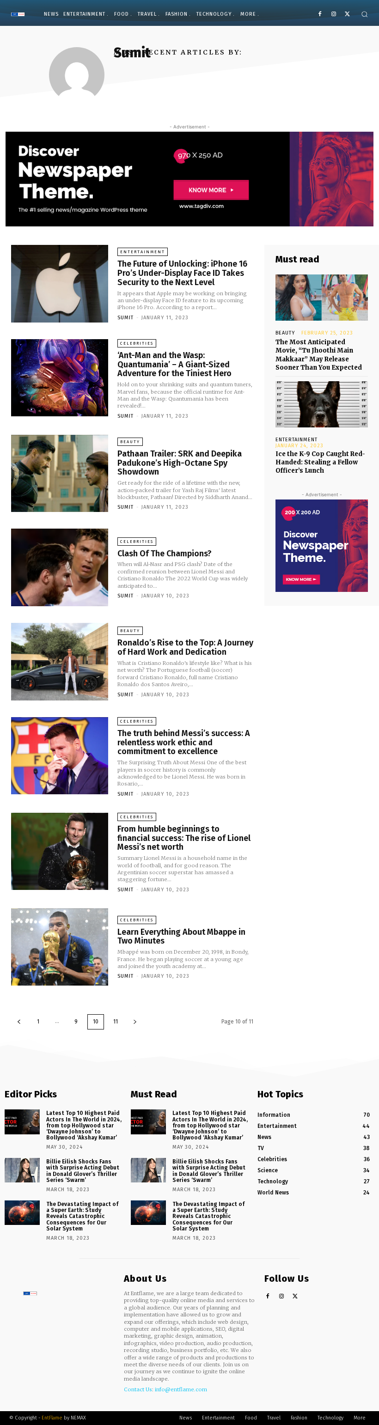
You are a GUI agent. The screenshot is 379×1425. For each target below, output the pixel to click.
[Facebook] (320, 14)
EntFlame (52, 1418)
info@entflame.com (181, 1389)
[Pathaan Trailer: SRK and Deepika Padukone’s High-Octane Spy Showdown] (59, 473)
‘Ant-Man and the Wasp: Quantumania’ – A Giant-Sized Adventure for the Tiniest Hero (174, 364)
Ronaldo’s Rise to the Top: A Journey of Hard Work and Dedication (185, 647)
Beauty (130, 441)
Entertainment (142, 252)
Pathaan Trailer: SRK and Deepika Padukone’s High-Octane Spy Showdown (179, 463)
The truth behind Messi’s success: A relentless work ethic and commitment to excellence (183, 742)
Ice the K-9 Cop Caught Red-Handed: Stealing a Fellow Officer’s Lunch (320, 462)
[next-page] (135, 1021)
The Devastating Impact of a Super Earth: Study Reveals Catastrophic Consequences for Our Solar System (82, 1216)
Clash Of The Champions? (164, 553)
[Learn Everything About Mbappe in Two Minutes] (59, 947)
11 (115, 1021)
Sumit (125, 318)
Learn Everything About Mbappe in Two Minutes (181, 936)
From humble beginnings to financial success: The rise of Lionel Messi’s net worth (184, 838)
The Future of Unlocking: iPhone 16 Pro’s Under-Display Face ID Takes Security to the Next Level (182, 273)
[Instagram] (333, 14)
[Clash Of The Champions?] (59, 567)
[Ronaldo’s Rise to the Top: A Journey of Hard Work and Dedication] (59, 661)
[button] (364, 14)
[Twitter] (347, 14)
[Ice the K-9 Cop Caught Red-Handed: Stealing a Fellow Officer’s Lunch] (321, 404)
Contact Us (138, 1389)
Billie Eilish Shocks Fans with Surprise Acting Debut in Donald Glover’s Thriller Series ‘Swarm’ (82, 1170)
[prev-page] (19, 1021)
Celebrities (136, 343)
